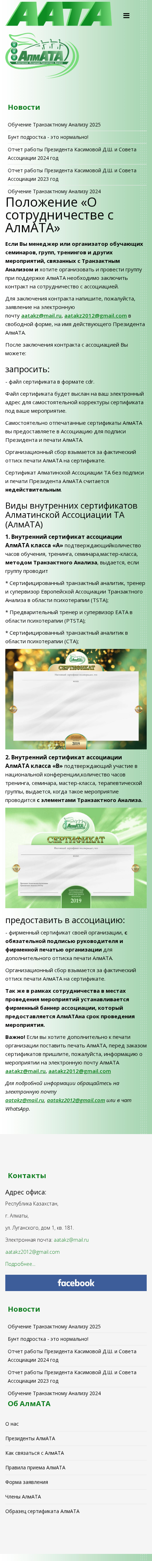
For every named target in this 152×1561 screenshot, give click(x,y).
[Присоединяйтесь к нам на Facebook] (76, 1283)
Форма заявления (26, 1482)
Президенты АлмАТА (30, 1438)
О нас (12, 1423)
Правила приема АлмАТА (35, 1467)
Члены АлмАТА (23, 1496)
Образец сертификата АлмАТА (42, 1511)
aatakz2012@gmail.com (95, 315)
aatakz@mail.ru (41, 315)
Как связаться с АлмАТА (34, 1452)
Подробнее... (20, 1264)
